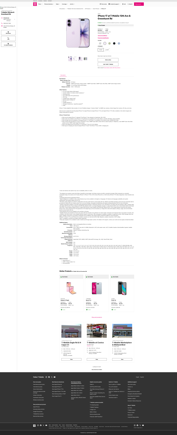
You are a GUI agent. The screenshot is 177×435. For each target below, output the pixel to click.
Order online (108, 59)
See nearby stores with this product (112, 67)
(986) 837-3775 (92, 350)
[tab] (63, 75)
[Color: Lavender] (104, 43)
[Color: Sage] (109, 43)
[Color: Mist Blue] (119, 43)
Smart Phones (96, 8)
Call (8, 38)
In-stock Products (8, 44)
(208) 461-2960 (117, 351)
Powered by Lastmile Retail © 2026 (88, 432)
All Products (88, 8)
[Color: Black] (114, 43)
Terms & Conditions (102, 35)
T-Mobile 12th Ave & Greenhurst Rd (75, 8)
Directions (8, 32)
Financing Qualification (103, 37)
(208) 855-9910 (67, 351)
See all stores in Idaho (97, 369)
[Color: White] (100, 43)
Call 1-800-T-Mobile (108, 64)
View (71, 359)
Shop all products (97, 317)
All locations (62, 8)
